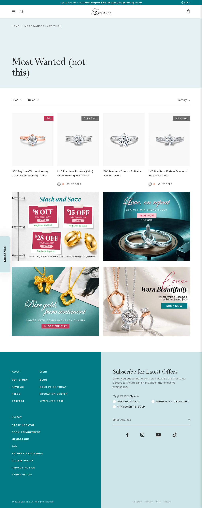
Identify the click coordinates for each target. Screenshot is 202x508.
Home (16, 26)
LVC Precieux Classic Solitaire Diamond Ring (122, 173)
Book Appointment (26, 432)
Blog (43, 379)
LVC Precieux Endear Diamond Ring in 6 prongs (168, 173)
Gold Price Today (53, 387)
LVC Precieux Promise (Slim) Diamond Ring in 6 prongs (75, 173)
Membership (21, 439)
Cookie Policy (23, 460)
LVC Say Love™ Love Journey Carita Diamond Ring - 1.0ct (30, 173)
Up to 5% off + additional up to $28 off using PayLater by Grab (101, 2)
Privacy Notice (23, 467)
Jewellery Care (52, 401)
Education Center (53, 394)
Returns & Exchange (27, 453)
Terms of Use (22, 474)
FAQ (14, 446)
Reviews (18, 387)
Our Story (20, 379)
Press (16, 394)
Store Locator (23, 425)
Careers (18, 401)
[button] (5, 254)
